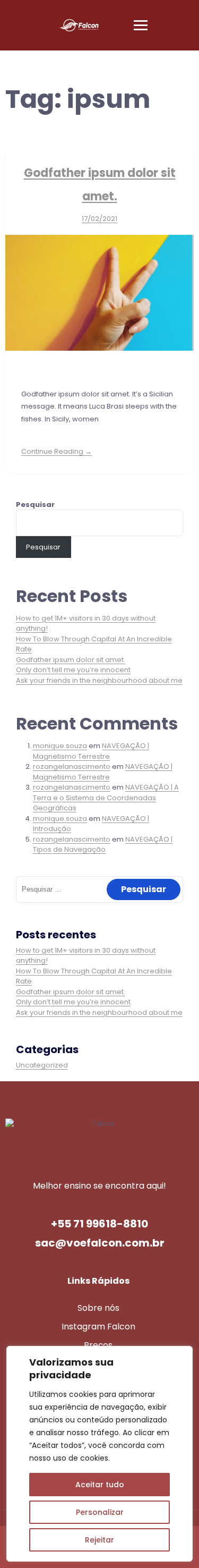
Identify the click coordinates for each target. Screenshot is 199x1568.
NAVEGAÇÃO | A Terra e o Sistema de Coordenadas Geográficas (106, 797)
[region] (99, 1454)
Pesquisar (35, 504)
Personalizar (100, 1512)
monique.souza (60, 746)
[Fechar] (181, 1355)
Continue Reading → (56, 451)
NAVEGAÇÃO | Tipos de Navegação (102, 844)
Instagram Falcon (98, 1326)
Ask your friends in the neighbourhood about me (99, 680)
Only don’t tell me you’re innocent (73, 670)
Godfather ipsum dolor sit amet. (70, 660)
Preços (98, 1345)
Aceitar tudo (99, 1484)
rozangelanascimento (71, 766)
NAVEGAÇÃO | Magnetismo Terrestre (91, 751)
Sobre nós (98, 1308)
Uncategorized (42, 1065)
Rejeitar (99, 1540)
